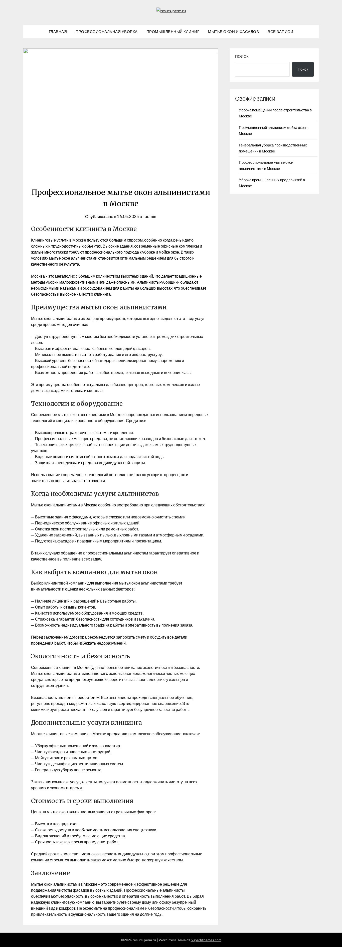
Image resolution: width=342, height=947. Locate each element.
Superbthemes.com (206, 940)
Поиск (242, 56)
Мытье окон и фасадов (233, 31)
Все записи (280, 31)
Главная (58, 31)
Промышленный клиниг (173, 31)
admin (150, 216)
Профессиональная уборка (107, 31)
